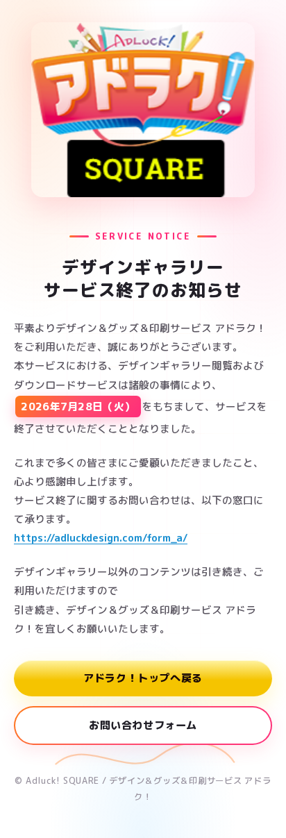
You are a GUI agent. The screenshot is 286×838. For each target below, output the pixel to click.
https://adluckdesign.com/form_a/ (100, 537)
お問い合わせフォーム (143, 725)
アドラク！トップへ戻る (143, 678)
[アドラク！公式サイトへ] (142, 109)
